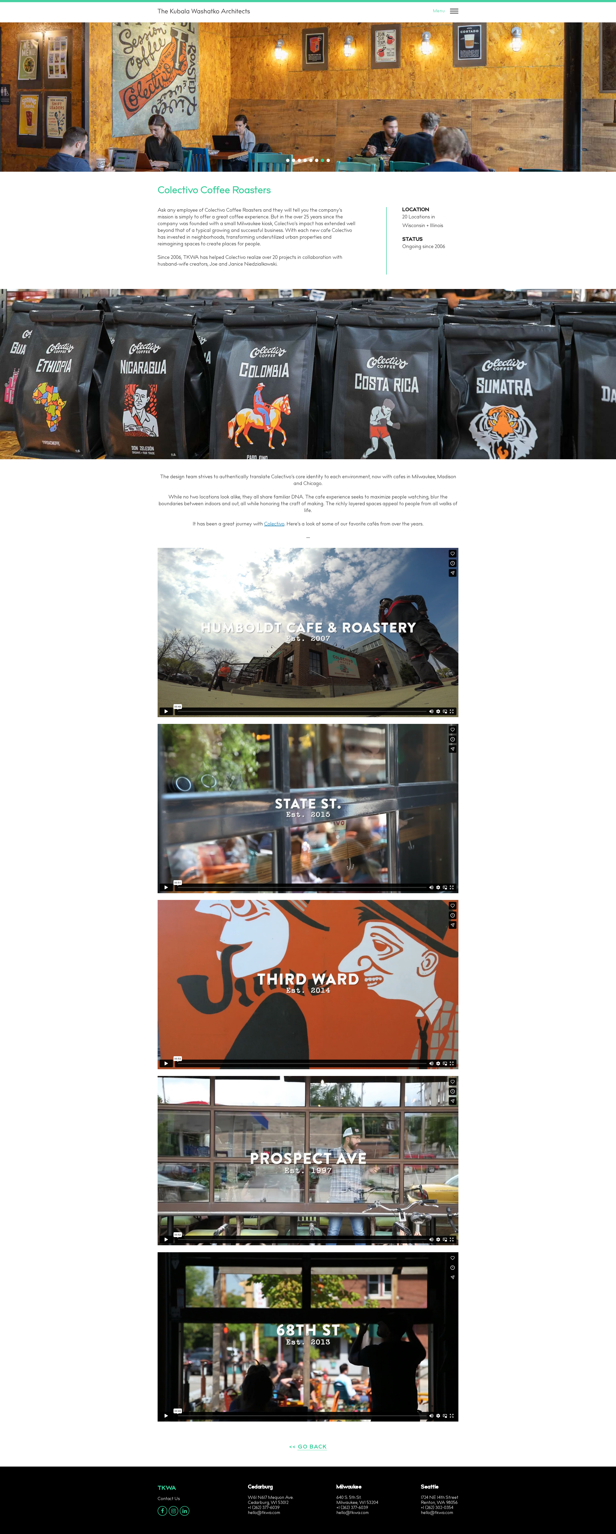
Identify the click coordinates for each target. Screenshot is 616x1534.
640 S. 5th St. (348, 1498)
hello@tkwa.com (264, 1513)
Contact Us (169, 1499)
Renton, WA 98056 (439, 1503)
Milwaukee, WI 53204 (357, 1503)
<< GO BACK (308, 1447)
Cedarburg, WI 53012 (268, 1503)
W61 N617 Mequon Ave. (271, 1498)
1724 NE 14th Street (439, 1498)
